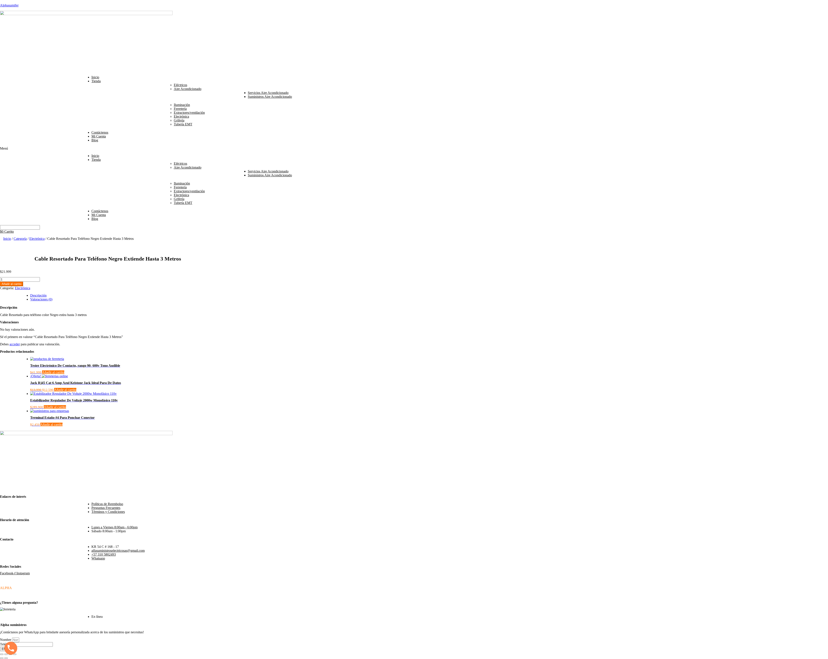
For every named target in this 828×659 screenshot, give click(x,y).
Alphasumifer (9, 5)
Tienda (96, 81)
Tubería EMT (183, 124)
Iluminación (182, 105)
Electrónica (181, 116)
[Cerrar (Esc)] (14, 654)
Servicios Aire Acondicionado (268, 93)
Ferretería (180, 109)
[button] (414, 148)
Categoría (20, 238)
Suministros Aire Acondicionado (270, 96)
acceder (14, 344)
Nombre (6, 640)
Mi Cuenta (98, 136)
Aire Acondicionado (187, 89)
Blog (94, 140)
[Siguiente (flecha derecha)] (6, 658)
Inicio (95, 77)
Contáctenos (99, 132)
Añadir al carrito (11, 284)
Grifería (179, 120)
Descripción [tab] (38, 295)
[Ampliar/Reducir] (1, 654)
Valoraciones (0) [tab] (41, 299)
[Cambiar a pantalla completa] (6, 654)
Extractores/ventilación (189, 112)
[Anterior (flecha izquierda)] (1, 658)
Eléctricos (180, 85)
